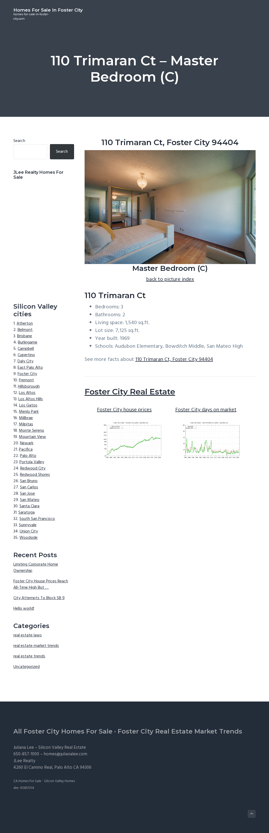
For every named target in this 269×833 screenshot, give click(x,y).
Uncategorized (26, 666)
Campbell (26, 348)
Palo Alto (28, 455)
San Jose (27, 493)
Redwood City (32, 468)
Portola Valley (31, 462)
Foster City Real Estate (130, 392)
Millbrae (26, 418)
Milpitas (26, 424)
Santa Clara (29, 506)
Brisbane (24, 336)
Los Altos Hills (30, 399)
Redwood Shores (35, 474)
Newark (26, 443)
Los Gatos (28, 405)
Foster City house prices (124, 410)
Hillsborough (29, 386)
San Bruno (29, 481)
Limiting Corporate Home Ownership (35, 567)
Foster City (27, 374)
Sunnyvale (28, 525)
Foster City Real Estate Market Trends (180, 731)
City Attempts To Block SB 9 (39, 598)
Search (19, 141)
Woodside (28, 537)
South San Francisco (37, 518)
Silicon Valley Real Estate (62, 747)
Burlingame (27, 342)
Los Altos (27, 392)
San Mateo (29, 500)
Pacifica (26, 449)
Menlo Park (29, 411)
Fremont (26, 380)
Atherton (25, 323)
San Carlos (29, 487)
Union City (29, 531)
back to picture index (170, 279)
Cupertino (26, 355)
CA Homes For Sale (27, 781)
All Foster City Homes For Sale (62, 731)
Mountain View (32, 437)
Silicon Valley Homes (59, 781)
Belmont (25, 329)
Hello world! (23, 608)
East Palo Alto (30, 367)
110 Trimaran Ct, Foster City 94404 (174, 359)
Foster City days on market (205, 410)
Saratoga (26, 512)
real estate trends (29, 656)
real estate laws (27, 635)
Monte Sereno (31, 430)
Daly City (25, 361)
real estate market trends (36, 645)
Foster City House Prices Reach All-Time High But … (40, 584)
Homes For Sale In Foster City (48, 10)
